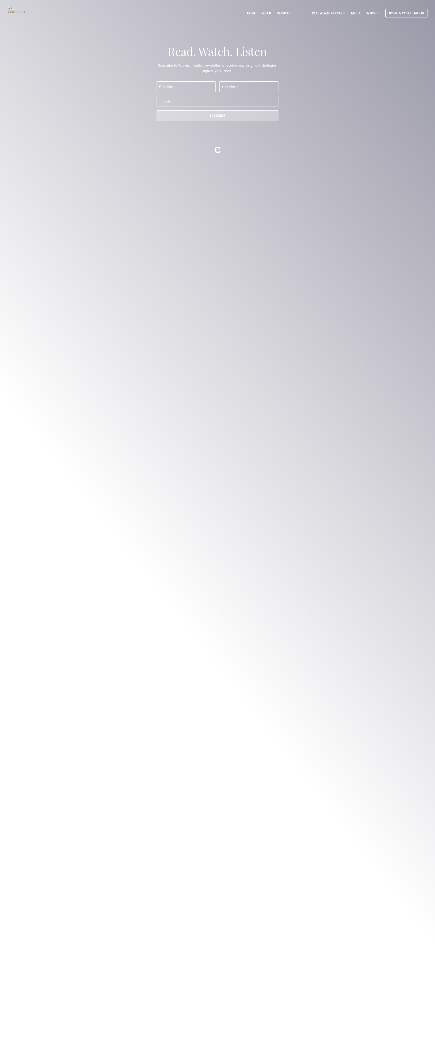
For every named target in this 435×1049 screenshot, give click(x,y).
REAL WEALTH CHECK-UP (328, 13)
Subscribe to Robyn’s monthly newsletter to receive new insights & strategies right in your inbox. (217, 68)
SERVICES (283, 13)
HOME (251, 13)
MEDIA (355, 13)
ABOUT (266, 13)
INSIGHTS (372, 13)
